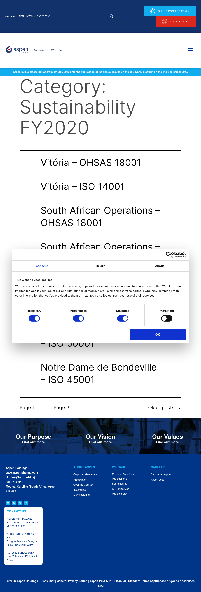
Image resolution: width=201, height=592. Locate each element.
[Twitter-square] (14, 503)
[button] (111, 16)
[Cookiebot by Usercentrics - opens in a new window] (169, 255)
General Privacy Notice (72, 581)
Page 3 (61, 407)
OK (157, 334)
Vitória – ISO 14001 (82, 186)
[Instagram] (20, 503)
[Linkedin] (26, 503)
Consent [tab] (42, 266)
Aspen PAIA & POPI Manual (108, 581)
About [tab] (159, 266)
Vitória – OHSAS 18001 (91, 162)
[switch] (78, 318)
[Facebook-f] (8, 503)
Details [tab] (100, 266)
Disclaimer (47, 581)
